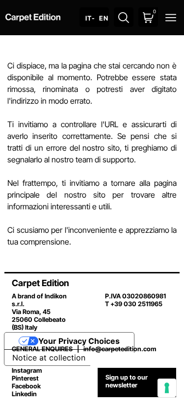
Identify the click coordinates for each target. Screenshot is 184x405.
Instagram (27, 370)
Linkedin (24, 394)
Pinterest (25, 378)
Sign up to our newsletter (126, 381)
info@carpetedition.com (119, 349)
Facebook (26, 386)
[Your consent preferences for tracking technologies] (167, 388)
